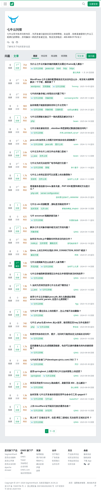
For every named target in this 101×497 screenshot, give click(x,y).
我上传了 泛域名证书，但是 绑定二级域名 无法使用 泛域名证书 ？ (61, 417)
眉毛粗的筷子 (72, 243)
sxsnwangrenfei (71, 98)
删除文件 (53, 243)
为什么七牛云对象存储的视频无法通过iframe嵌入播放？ (57, 64)
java (35, 156)
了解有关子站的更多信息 (18, 46)
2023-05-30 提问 (87, 364)
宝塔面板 (46, 86)
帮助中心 (40, 460)
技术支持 (34, 208)
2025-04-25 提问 (87, 109)
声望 (38, 467)
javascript (49, 68)
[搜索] (84, 4)
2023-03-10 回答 (87, 410)
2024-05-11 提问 (87, 220)
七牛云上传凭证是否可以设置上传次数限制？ (51, 174)
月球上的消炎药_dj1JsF (69, 132)
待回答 (44, 55)
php (32, 121)
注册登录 (93, 3)
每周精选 (40, 454)
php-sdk (34, 193)
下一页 (52, 431)
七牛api (48, 399)
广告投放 (55, 457)
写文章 (80, 56)
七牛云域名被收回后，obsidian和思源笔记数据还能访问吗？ (59, 128)
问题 (7, 56)
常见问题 (34, 266)
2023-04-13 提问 (87, 399)
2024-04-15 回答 (87, 232)
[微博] (89, 464)
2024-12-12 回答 (87, 156)
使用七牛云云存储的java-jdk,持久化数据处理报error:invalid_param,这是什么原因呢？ (52, 298)
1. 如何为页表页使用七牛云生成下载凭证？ (50, 285)
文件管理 (43, 243)
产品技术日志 (73, 454)
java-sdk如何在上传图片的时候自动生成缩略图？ (53, 139)
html (59, 68)
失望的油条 (73, 220)
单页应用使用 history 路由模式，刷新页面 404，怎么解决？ (58, 382)
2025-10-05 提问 (87, 86)
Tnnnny (75, 86)
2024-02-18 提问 (87, 243)
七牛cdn (44, 208)
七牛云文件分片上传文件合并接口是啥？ (49, 151)
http (65, 68)
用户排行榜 (41, 457)
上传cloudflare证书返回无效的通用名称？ (50, 406)
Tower (23, 460)
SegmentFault (11, 454)
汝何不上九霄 (72, 179)
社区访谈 (71, 464)
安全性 (33, 179)
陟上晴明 (74, 387)
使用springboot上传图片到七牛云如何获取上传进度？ (56, 371)
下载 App (87, 460)
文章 (16, 56)
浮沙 (76, 364)
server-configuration (50, 193)
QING (76, 232)
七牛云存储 (38, 68)
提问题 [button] (91, 56)
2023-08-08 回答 (87, 352)
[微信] (85, 464)
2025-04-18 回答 (87, 121)
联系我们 (55, 460)
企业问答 (24, 466)
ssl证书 (48, 410)
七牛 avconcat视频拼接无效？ (44, 215)
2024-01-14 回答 (87, 266)
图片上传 (59, 144)
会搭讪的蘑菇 (72, 109)
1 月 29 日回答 (88, 72)
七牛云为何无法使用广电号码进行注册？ (49, 163)
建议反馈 (40, 464)
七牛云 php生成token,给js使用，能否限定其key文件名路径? (60, 322)
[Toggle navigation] (5, 4)
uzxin (76, 144)
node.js (34, 243)
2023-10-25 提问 (87, 303)
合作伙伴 (55, 464)
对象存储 (49, 98)
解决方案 (34, 255)
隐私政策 (87, 457)
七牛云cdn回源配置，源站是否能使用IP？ (50, 204)
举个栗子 (74, 167)
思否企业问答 (10, 464)
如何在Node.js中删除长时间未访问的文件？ (51, 238)
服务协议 (87, 454)
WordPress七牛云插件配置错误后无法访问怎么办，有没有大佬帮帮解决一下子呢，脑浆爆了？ (62, 80)
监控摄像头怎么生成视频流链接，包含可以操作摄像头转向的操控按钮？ (61, 347)
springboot (36, 375)
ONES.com (25, 469)
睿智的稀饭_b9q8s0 (70, 208)
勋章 (38, 470)
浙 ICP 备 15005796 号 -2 (15, 486)
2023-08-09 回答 (87, 387)
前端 (47, 167)
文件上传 (43, 156)
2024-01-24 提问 (87, 255)
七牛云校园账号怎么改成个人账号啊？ (48, 262)
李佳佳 (75, 327)
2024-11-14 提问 (87, 167)
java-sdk (49, 144)
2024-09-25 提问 (87, 197)
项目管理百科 (26, 473)
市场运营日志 (73, 460)
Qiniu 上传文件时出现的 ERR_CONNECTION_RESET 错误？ (58, 250)
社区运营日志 (73, 457)
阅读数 (54, 55)
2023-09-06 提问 (87, 327)
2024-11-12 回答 (87, 179)
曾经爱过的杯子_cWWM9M (67, 197)
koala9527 (74, 399)
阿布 (76, 255)
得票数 (64, 55)
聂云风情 (76, 72)
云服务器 (59, 109)
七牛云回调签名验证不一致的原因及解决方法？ (52, 116)
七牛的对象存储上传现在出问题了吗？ (48, 93)
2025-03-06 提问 (87, 132)
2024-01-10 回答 (87, 278)
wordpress (35, 86)
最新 (35, 55)
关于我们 (55, 454)
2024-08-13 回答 (87, 208)
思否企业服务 (10, 457)
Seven (75, 121)
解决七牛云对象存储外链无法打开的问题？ (50, 227)
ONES (23, 456)
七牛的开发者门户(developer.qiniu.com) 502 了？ (54, 359)
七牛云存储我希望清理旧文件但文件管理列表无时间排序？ (57, 273)
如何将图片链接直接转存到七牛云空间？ (49, 105)
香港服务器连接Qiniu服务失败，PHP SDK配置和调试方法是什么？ (60, 187)
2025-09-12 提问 (87, 98)
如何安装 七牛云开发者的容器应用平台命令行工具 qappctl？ (58, 394)
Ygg (76, 303)
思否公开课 (9, 460)
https (72, 68)
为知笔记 (24, 463)
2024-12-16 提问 (87, 144)
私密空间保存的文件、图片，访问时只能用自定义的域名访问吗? (60, 334)
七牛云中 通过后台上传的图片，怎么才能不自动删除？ (55, 310)
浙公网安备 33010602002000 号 (40, 486)
